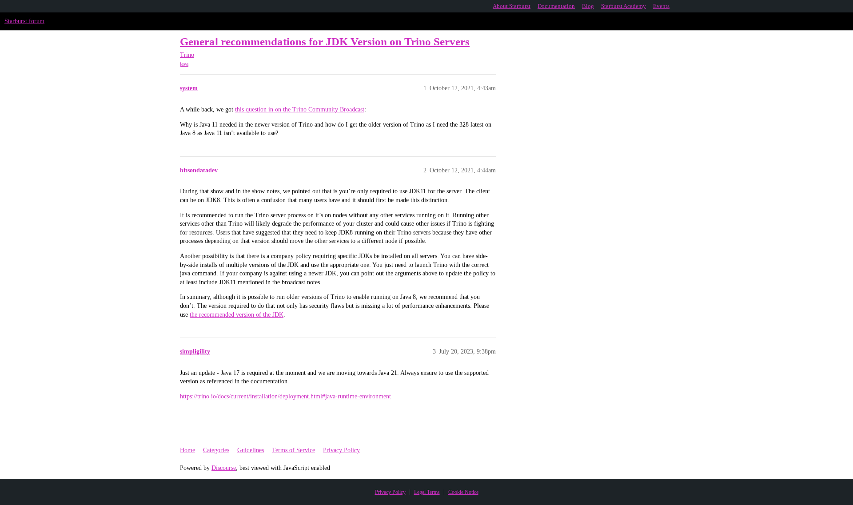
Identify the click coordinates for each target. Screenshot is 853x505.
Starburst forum (24, 21)
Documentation (556, 6)
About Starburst (511, 6)
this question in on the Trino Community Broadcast (299, 109)
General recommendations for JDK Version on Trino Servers (325, 42)
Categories (216, 450)
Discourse (223, 468)
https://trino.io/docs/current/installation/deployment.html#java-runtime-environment (285, 396)
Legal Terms (427, 492)
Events (661, 6)
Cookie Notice (463, 492)
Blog (588, 6)
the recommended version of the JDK (236, 314)
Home (187, 450)
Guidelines (250, 450)
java (184, 64)
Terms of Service (293, 450)
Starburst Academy (623, 6)
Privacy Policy (341, 450)
